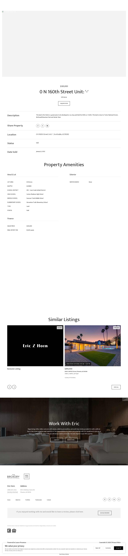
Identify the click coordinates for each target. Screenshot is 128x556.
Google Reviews (104, 513)
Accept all (118, 548)
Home (8, 500)
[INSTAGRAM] (109, 499)
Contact (49, 500)
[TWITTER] (119, 499)
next (14, 387)
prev (9, 387)
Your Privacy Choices (64, 554)
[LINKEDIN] (114, 499)
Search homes (71, 440)
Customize (108, 548)
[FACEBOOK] (104, 499)
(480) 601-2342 (11, 490)
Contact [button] (56, 440)
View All (116, 387)
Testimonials (38, 500)
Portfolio (28, 500)
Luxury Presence (20, 542)
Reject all (98, 548)
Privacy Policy (116, 542)
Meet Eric (18, 500)
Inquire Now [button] (64, 103)
